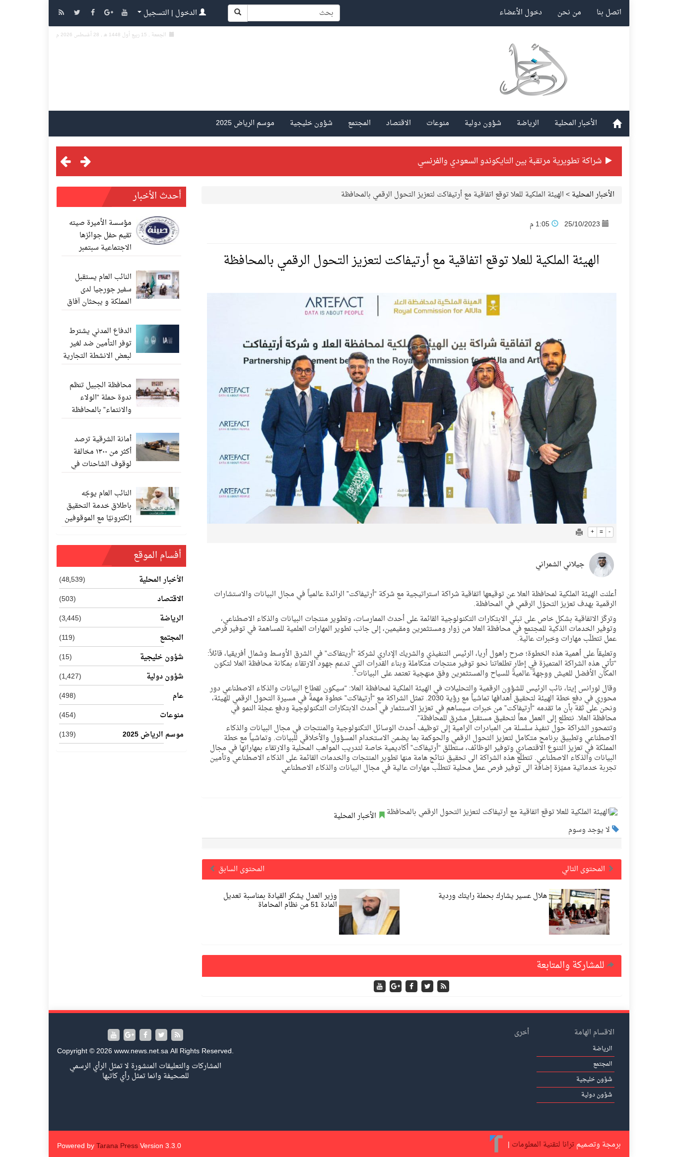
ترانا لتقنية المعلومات (543, 1145)
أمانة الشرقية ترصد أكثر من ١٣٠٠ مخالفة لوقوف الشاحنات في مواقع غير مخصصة (101, 458)
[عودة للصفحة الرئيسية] (533, 81)
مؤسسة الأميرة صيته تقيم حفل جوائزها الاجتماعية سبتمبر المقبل (100, 241)
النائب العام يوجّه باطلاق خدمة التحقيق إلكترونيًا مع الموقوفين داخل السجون (98, 512)
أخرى (521, 1032)
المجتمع (359, 123)
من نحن (569, 12)
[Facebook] (94, 13)
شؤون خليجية (311, 123)
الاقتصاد (398, 123)
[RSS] (62, 13)
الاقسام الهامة (594, 1032)
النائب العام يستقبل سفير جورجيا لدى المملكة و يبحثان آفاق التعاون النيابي (99, 296)
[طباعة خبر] (579, 533)
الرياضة (528, 123)
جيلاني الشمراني (560, 564)
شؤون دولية (483, 123)
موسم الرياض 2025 (245, 123)
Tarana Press (117, 1146)
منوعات (437, 123)
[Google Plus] (110, 13)
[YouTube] (125, 13)
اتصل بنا (609, 12)
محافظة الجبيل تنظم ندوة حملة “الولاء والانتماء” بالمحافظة (100, 398)
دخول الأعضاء (520, 12)
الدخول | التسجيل (170, 13)
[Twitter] (78, 13)
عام (178, 696)
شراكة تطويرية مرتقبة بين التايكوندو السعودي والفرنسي (509, 161)
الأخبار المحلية (575, 123)
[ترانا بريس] (496, 1145)
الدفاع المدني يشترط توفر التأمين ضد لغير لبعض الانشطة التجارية (97, 344)
